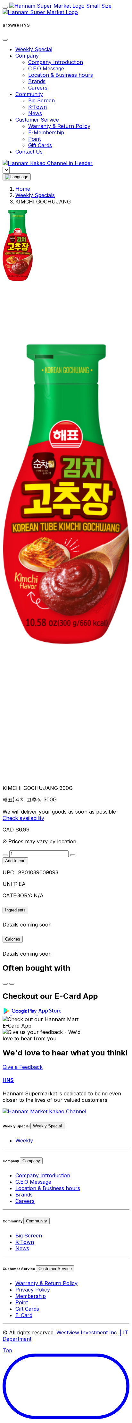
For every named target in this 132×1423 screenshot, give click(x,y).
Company (31, 1160)
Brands (36, 81)
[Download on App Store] (50, 1013)
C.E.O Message (46, 68)
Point (34, 139)
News (35, 113)
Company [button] (27, 55)
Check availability (23, 818)
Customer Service (55, 1268)
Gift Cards (40, 145)
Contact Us (29, 151)
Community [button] (29, 94)
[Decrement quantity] (5, 855)
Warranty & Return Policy (59, 126)
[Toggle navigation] (5, 8)
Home (22, 189)
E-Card (23, 1315)
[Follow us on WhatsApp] (44, 1111)
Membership (30, 1296)
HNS (8, 1080)
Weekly (24, 1140)
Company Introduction (55, 62)
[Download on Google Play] (20, 1013)
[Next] (11, 984)
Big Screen (41, 100)
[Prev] (5, 984)
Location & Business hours (60, 75)
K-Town (37, 107)
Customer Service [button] (37, 119)
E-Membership (46, 132)
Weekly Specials (35, 195)
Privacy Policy (32, 1289)
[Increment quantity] (72, 855)
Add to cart (15, 860)
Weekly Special (33, 49)
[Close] (5, 40)
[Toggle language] (17, 176)
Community (36, 1221)
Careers (37, 87)
